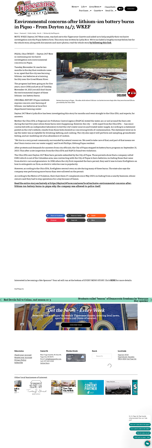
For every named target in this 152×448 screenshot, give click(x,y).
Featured (23, 33)
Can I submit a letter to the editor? (140, 429)
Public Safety (32, 33)
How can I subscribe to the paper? (140, 424)
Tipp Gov (121, 355)
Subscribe (18, 363)
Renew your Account (23, 358)
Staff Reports (55, 33)
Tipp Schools (122, 357)
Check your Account (22, 355)
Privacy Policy (20, 360)
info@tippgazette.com (53, 359)
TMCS (120, 359)
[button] (55, 215)
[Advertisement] (76, 341)
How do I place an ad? (143, 433)
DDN (124, 359)
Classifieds (110, 7)
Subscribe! (130, 9)
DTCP (126, 355)
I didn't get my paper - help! (142, 437)
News (16, 33)
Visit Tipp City (131, 359)
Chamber (131, 357)
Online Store (44, 363)
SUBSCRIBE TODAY (76, 325)
